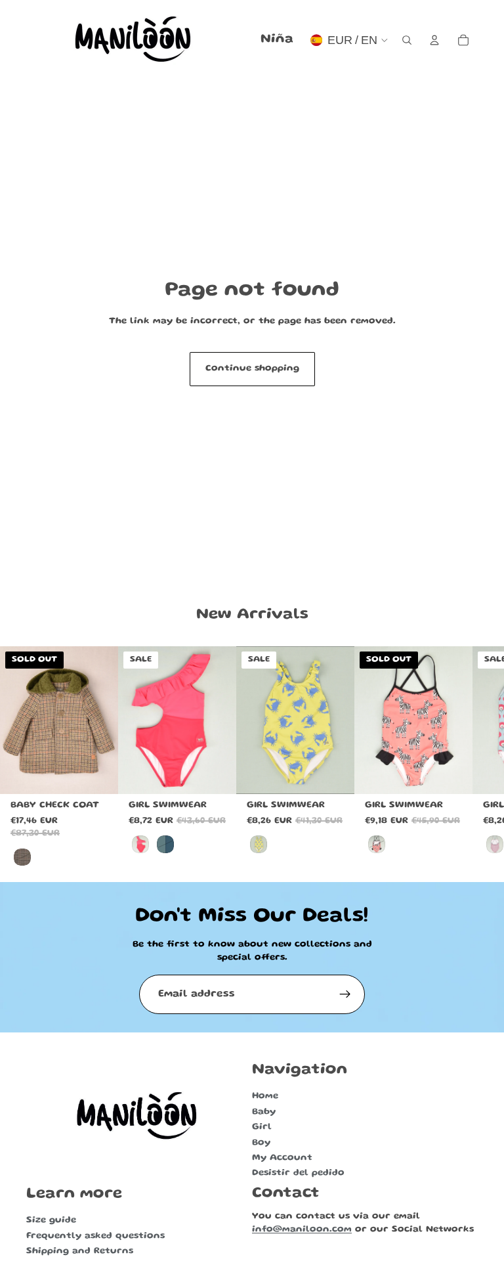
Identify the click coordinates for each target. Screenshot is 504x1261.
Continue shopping (252, 368)
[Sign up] (345, 994)
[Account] (434, 40)
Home (265, 1096)
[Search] (406, 40)
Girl (262, 1127)
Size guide (51, 1221)
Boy (261, 1143)
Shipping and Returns (79, 1251)
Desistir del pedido (298, 1173)
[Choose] (216, 773)
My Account (282, 1158)
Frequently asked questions (95, 1236)
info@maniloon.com (302, 1229)
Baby (264, 1112)
